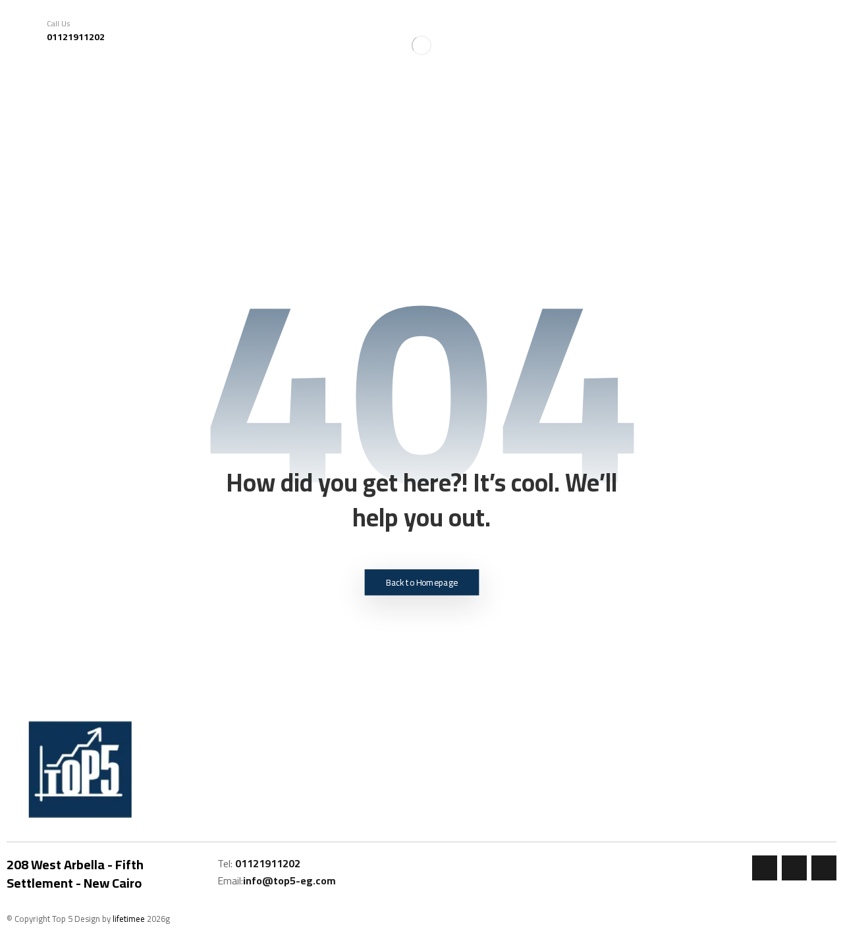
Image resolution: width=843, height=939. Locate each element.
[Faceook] (764, 867)
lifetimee (129, 918)
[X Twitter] (794, 867)
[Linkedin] (823, 867)
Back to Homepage (422, 582)
